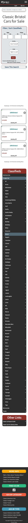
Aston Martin (8, 203)
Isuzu (6, 287)
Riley (6, 364)
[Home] (5, 2)
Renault (7, 361)
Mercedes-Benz (9, 324)
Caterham (7, 240)
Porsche (7, 355)
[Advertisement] (14, 86)
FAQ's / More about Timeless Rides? (13, 475)
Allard (6, 190)
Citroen (7, 243)
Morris (6, 340)
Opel (6, 349)
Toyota (7, 389)
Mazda (7, 318)
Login (15, 5)
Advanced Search (20, 61)
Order (14, 49)
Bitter (6, 228)
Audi (6, 206)
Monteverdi (8, 330)
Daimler (7, 253)
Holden (7, 281)
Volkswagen (8, 399)
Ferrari (7, 268)
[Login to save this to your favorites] (24, 113)
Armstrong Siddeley (10, 200)
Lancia (6, 299)
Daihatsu (7, 249)
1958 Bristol (14, 113)
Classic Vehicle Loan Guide (10, 481)
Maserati (7, 315)
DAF (6, 246)
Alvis (6, 197)
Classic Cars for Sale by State (10, 424)
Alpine (7, 194)
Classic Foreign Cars (9, 500)
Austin (7, 209)
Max (10, 34)
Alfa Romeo (8, 187)
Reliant (7, 358)
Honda (7, 284)
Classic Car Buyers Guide (9, 421)
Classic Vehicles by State (10, 517)
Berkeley (7, 225)
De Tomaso (8, 259)
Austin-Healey (9, 212)
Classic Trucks (7, 503)
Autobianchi (8, 215)
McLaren (7, 321)
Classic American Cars (9, 498)
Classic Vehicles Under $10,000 (12, 515)
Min (4, 34)
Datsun (7, 256)
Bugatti (7, 237)
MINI (6, 308)
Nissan (7, 346)
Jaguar (7, 290)
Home (4, 9)
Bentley (7, 222)
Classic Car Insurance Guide (11, 479)
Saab (6, 374)
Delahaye (7, 262)
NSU (6, 343)
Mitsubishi (8, 327)
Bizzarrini (7, 231)
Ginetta (7, 277)
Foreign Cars (15, 9)
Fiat (6, 271)
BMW (6, 218)
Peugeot (7, 352)
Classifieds (9, 9)
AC (6, 181)
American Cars (6, 175)
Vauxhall (7, 396)
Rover (6, 371)
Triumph (7, 392)
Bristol (20, 9)
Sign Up (22, 5)
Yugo (6, 405)
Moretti (7, 333)
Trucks (4, 411)
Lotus (6, 302)
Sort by (13, 41)
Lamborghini (8, 296)
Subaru (7, 380)
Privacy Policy (14, 522)
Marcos (7, 312)
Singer (7, 377)
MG (6, 305)
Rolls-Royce (8, 368)
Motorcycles (6, 408)
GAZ (6, 274)
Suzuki (7, 386)
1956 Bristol (14, 146)
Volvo (6, 402)
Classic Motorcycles (8, 505)
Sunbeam (7, 383)
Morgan (7, 336)
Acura (6, 184)
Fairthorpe (8, 265)
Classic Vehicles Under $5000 (11, 513)
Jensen (7, 293)
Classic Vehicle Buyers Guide (11, 477)
